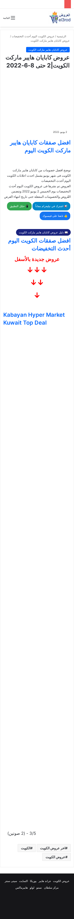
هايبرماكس (21, 887)
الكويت (25, 848)
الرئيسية (62, 36)
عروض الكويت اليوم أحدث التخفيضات (33, 36)
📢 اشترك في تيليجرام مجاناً (51, 206)
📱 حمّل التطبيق (19, 206)
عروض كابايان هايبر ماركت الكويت (50, 40)
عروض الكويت (55, 857)
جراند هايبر (45, 881)
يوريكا (33, 881)
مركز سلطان (51, 887)
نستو (39, 887)
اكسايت (23, 881)
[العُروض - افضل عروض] (59, 17)
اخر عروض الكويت (52, 848)
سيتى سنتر (11, 881)
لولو (32, 887)
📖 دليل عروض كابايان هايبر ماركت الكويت (43, 232)
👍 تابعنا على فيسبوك (55, 215)
